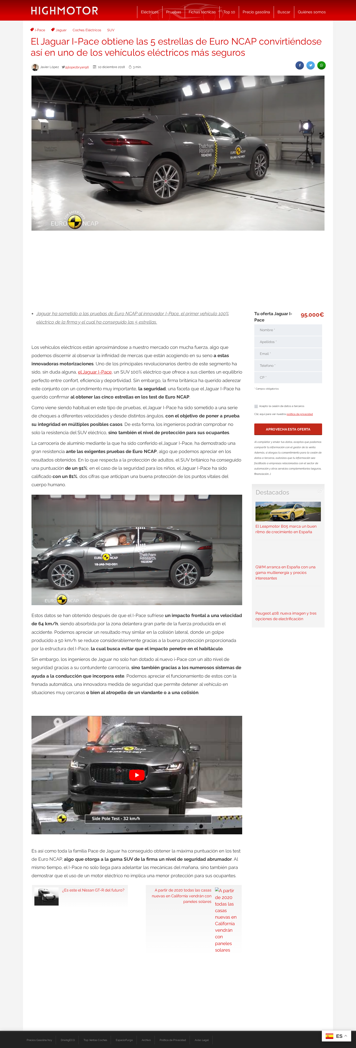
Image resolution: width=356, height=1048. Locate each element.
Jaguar (61, 30)
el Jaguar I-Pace (95, 372)
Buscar (284, 12)
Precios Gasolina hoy (39, 1040)
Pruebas (173, 12)
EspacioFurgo (124, 1040)
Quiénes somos (312, 12)
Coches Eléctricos (87, 30)
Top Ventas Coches (95, 1040)
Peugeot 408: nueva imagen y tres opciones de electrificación (286, 616)
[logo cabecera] (64, 10)
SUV (111, 30)
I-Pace (40, 30)
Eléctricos (150, 12)
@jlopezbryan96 (77, 67)
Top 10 (229, 12)
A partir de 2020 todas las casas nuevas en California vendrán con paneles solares (181, 896)
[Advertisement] (178, 271)
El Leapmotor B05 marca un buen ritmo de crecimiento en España (286, 529)
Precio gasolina (256, 12)
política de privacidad (299, 414)
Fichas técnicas (202, 12)
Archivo (146, 1040)
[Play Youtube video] (136, 775)
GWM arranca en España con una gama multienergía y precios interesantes (285, 572)
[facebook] (299, 65)
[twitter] (310, 65)
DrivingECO (68, 1040)
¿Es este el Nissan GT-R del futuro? (93, 890)
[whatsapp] (321, 65)
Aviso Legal (202, 1040)
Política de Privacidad (173, 1040)
